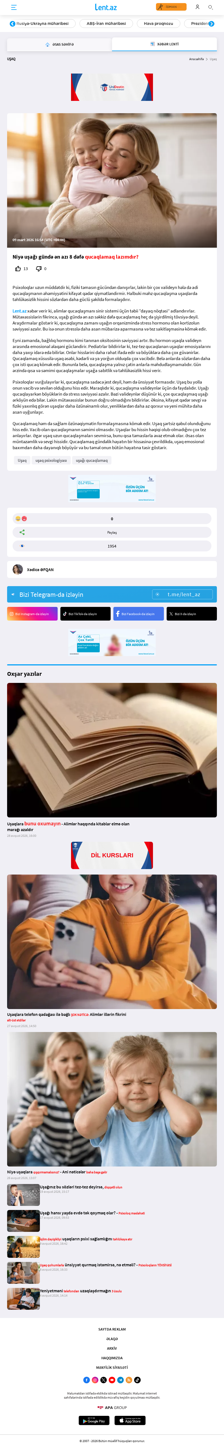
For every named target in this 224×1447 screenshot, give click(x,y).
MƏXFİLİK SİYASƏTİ (112, 1367)
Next (211, 24)
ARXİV (112, 1348)
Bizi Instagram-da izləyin (32, 614)
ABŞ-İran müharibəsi (106, 23)
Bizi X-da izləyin (185, 614)
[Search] (210, 7)
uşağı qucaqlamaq (92, 460)
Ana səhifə (196, 59)
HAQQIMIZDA (112, 1357)
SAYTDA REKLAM (112, 1329)
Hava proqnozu (158, 23)
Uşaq (22, 460)
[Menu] (14, 7)
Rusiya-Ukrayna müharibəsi (42, 23)
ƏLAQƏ (112, 1338)
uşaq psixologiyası (51, 460)
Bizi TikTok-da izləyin (83, 614)
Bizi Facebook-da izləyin (138, 614)
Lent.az (19, 311)
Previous (12, 24)
